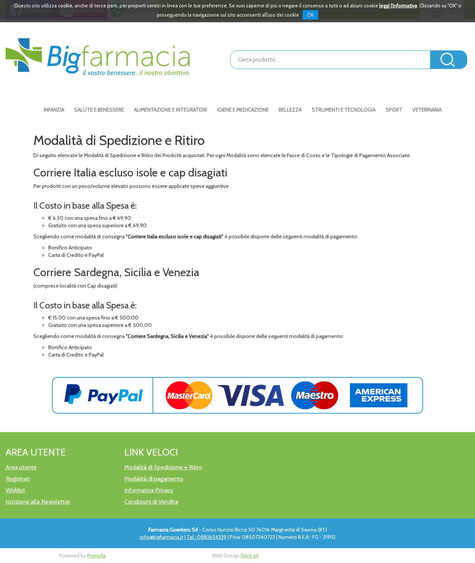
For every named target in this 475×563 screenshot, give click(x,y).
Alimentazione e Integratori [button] (170, 109)
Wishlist (15, 490)
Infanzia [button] (54, 109)
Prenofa (96, 555)
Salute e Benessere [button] (99, 109)
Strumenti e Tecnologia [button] (344, 109)
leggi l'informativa (398, 6)
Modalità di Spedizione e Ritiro (163, 467)
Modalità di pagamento (153, 478)
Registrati (18, 478)
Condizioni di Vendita (151, 501)
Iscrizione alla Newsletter (38, 501)
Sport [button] (394, 109)
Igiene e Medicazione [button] (243, 109)
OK (310, 14)
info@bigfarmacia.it (161, 537)
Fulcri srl (249, 555)
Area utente (21, 467)
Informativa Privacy (148, 490)
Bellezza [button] (290, 109)
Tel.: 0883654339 (206, 537)
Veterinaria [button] (427, 109)
